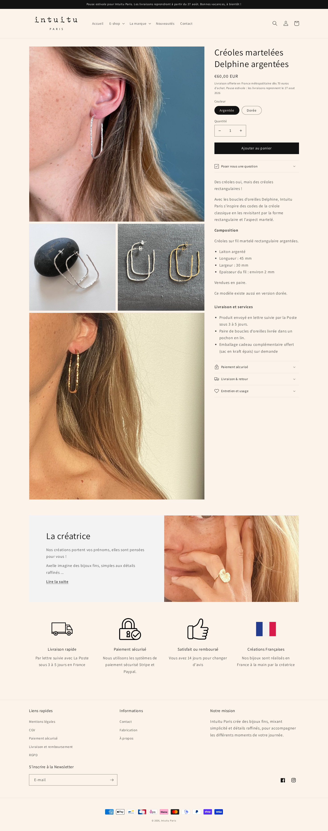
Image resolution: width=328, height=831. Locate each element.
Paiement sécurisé (43, 738)
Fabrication (128, 730)
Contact (126, 721)
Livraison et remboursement (51, 746)
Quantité (220, 121)
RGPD (33, 755)
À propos (126, 738)
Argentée (227, 110)
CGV (32, 730)
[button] (116, 23)
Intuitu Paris (168, 820)
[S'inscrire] (111, 780)
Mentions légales (42, 721)
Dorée (252, 110)
